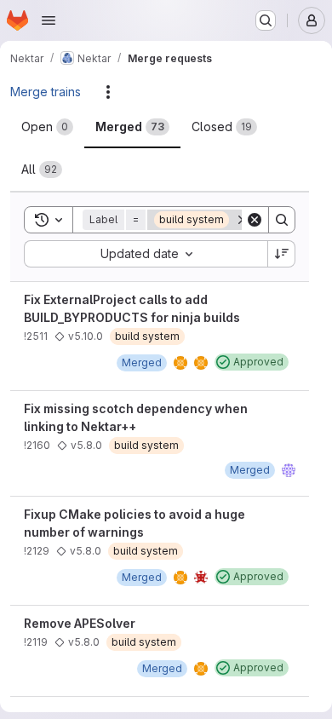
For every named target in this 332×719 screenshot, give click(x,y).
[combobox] (145, 253)
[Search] (281, 219)
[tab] (47, 127)
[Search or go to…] (265, 20)
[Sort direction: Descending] (281, 253)
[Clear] (254, 220)
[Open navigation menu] (48, 20)
